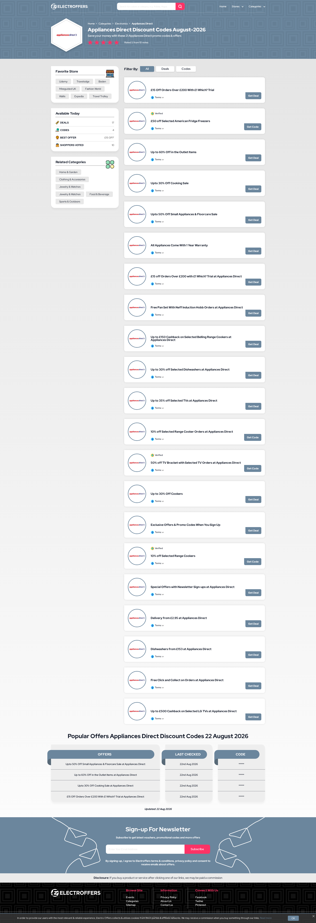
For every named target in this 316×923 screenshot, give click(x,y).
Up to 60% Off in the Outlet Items (173, 152)
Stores (236, 6)
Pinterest (200, 905)
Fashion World (93, 88)
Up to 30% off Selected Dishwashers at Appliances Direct (190, 369)
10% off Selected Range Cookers (173, 556)
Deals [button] (165, 69)
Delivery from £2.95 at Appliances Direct (179, 618)
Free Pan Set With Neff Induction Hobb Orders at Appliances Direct (197, 307)
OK (293, 918)
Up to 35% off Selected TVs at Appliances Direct (184, 400)
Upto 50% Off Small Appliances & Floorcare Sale (184, 214)
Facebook (201, 897)
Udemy (63, 81)
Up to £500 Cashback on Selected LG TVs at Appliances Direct (194, 711)
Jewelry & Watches (69, 186)
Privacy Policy (168, 897)
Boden (102, 81)
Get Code (253, 126)
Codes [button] (186, 69)
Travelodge (83, 81)
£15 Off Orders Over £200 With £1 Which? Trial (182, 90)
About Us (166, 901)
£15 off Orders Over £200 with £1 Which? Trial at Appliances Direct (196, 276)
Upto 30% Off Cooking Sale (170, 183)
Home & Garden (68, 172)
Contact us (167, 905)
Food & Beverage (99, 194)
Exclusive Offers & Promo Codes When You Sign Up (185, 525)
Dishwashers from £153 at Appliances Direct (181, 649)
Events (130, 897)
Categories (255, 6)
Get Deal (253, 95)
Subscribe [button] (197, 849)
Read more (266, 918)
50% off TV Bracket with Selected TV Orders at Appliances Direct (196, 463)
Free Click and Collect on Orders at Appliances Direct (187, 680)
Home (222, 6)
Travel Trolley (100, 96)
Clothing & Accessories (72, 179)
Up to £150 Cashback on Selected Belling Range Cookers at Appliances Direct (191, 338)
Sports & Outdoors (69, 201)
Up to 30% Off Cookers (167, 494)
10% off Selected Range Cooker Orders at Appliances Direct (192, 432)
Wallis (62, 96)
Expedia (79, 96)
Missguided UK (67, 88)
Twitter (199, 901)
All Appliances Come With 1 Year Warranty (179, 245)
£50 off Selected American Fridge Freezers (180, 121)
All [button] (147, 69)
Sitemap (131, 905)
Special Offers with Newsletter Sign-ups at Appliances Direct (192, 587)
